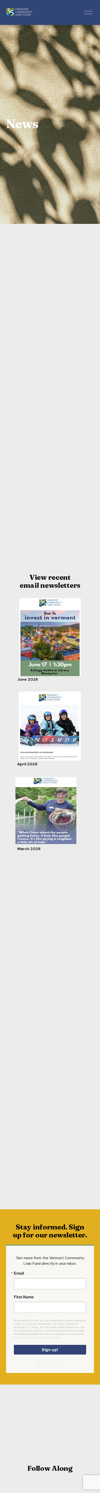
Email (19, 1273)
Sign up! (50, 1349)
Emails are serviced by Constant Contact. (37, 1337)
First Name (24, 1297)
